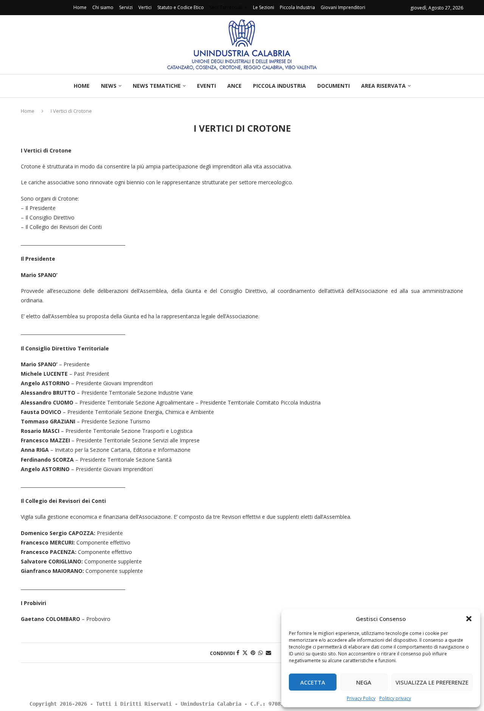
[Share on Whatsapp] (260, 652)
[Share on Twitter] (245, 652)
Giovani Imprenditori (343, 7)
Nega (363, 682)
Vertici (145, 7)
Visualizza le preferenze (432, 682)
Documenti (333, 85)
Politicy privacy (395, 698)
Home (80, 7)
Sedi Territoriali (225, 7)
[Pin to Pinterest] (253, 652)
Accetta (312, 682)
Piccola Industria (297, 7)
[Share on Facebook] (237, 652)
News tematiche (157, 85)
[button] (469, 618)
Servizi (126, 7)
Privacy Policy (361, 698)
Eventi (206, 85)
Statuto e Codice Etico (180, 7)
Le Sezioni (263, 7)
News (108, 85)
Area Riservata (383, 85)
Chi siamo (102, 7)
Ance (234, 85)
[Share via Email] (268, 652)
